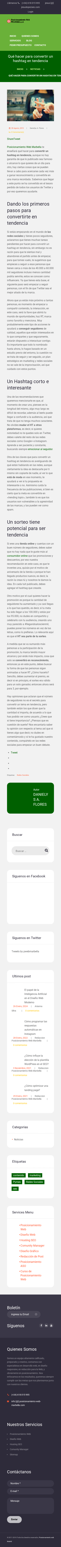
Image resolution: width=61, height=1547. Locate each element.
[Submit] (36, 1314)
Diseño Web (27, 1234)
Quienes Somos (30, 36)
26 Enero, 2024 (20, 1006)
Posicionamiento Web (20, 1434)
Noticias (35, 69)
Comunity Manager (32, 1245)
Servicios (15, 40)
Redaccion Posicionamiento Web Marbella (28, 1039)
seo (15, 1188)
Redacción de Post (31, 1256)
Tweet (14, 752)
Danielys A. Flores (37, 128)
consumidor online (17, 555)
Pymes (17, 1181)
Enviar (14, 1519)
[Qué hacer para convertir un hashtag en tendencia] (30, 105)
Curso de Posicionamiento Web (30, 1275)
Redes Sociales (23, 775)
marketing (35, 1175)
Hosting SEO (28, 1240)
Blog (29, 40)
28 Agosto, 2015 (17, 128)
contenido (18, 1175)
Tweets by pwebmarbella (25, 951)
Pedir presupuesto (21, 45)
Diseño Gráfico (29, 1251)
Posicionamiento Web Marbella (24, 146)
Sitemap (14, 1454)
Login (30, 11)
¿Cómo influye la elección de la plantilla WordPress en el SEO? (36, 1060)
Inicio (13, 36)
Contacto (40, 45)
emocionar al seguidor (40, 449)
